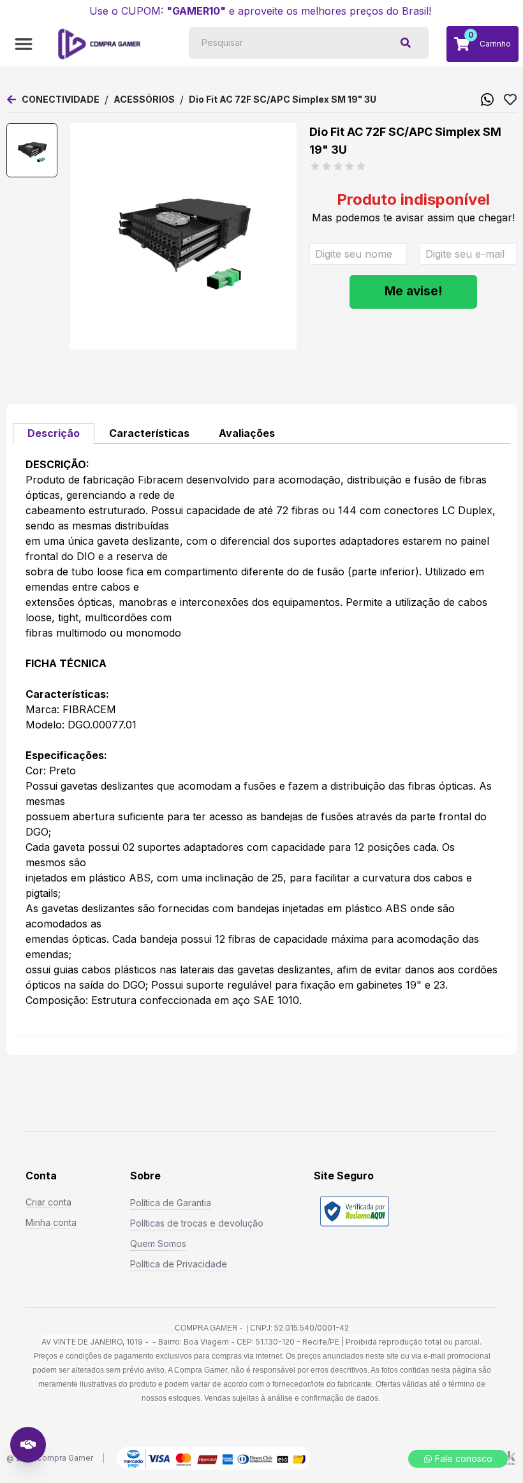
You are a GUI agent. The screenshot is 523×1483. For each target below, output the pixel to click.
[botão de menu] (23, 44)
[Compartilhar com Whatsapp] (487, 99)
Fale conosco (463, 1458)
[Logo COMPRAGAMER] (99, 44)
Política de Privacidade (178, 1263)
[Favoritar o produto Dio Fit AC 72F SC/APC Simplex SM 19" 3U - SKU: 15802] (510, 99)
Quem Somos (158, 1243)
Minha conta (51, 1222)
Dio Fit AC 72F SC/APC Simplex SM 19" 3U (282, 99)
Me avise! (413, 291)
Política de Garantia (170, 1202)
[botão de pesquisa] (406, 43)
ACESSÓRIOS (144, 99)
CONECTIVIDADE (60, 99)
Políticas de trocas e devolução (196, 1223)
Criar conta (48, 1202)
